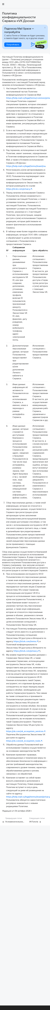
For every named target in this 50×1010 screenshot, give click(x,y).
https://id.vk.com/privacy (18, 189)
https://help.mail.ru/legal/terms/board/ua (25, 166)
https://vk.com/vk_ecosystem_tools (23, 741)
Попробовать (12, 44)
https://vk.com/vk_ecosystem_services (24, 731)
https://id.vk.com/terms (25, 641)
